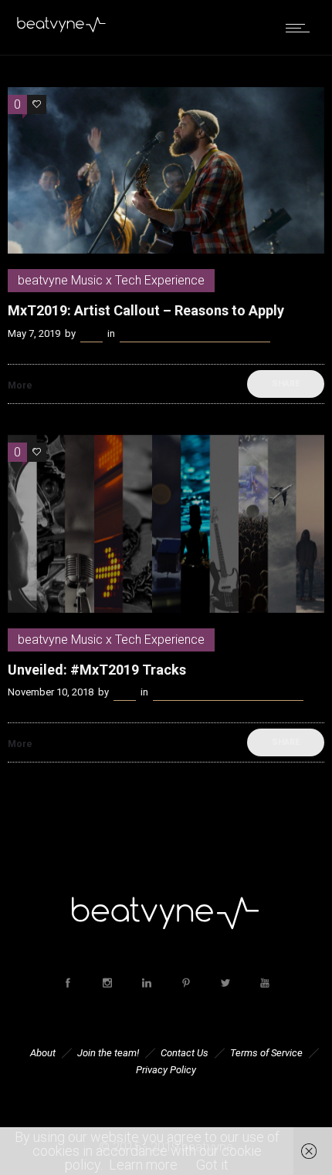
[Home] (61, 29)
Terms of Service (266, 1053)
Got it (212, 1164)
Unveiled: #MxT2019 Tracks (97, 670)
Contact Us (184, 1053)
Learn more (143, 1164)
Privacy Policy (166, 1070)
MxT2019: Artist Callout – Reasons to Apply (146, 310)
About (43, 1053)
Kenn (91, 333)
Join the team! (108, 1053)
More (20, 385)
